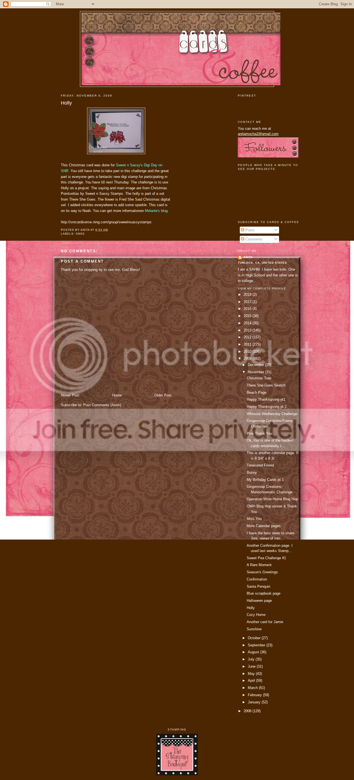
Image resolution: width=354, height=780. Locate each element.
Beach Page (256, 392)
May (252, 674)
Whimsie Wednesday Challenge (272, 414)
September (257, 645)
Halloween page (259, 600)
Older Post (162, 395)
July (252, 659)
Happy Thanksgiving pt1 (266, 399)
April (252, 680)
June (252, 666)
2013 (248, 330)
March (253, 688)
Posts (249, 230)
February (255, 695)
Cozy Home (256, 615)
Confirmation (257, 579)
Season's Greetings (262, 572)
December (256, 365)
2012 (248, 337)
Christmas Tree (259, 378)
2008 (248, 711)
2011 (248, 344)
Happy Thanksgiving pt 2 (267, 407)
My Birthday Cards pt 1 (265, 480)
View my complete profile (262, 288)
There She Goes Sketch (266, 385)
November (256, 372)
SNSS (80, 233)
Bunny (252, 472)
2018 (248, 294)
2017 (248, 302)
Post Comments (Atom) (102, 405)
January (255, 702)
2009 (248, 358)
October (255, 638)
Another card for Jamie (265, 622)
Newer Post (70, 395)
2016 (248, 309)
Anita (248, 257)
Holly (66, 103)
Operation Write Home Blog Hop (272, 499)
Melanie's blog (156, 211)
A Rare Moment (259, 565)
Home (117, 395)
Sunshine (254, 629)
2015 (248, 316)
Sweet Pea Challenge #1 (266, 558)
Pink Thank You (259, 433)
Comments (253, 239)
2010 (248, 351)
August (254, 652)
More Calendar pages (264, 526)
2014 (248, 323)
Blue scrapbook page (263, 593)
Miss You (254, 519)
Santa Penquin (258, 586)
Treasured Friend (260, 465)
